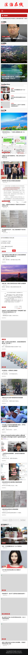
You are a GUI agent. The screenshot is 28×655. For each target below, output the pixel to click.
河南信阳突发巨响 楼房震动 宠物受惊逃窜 (12, 482)
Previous (5, 520)
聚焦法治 (3, 59)
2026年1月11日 (5, 372)
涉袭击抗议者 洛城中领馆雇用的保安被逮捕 (12, 397)
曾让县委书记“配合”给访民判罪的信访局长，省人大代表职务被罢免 (18, 105)
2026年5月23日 (5, 313)
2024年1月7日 (5, 207)
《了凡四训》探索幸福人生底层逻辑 (13, 38)
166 (21, 520)
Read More (4, 261)
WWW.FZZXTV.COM (11, 652)
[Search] (26, 11)
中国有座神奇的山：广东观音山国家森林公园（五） (13, 132)
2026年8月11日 (5, 547)
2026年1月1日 (5, 456)
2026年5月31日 (5, 285)
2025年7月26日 (5, 158)
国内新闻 (15, 103)
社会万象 (3, 128)
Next (24, 520)
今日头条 (3, 36)
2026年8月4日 (5, 645)
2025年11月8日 (5, 61)
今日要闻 (3, 339)
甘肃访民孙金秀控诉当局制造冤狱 (10, 509)
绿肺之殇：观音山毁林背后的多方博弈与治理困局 (14, 283)
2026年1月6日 (5, 399)
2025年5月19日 (5, 182)
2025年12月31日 (5, 483)
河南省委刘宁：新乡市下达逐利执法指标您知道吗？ (18, 98)
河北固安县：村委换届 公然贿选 (9, 370)
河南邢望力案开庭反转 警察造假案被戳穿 (11, 180)
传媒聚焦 (12, 88)
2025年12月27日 (5, 510)
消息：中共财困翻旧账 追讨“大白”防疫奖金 (12, 546)
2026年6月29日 (5, 40)
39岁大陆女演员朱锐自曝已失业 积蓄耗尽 (11, 570)
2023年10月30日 (5, 232)
